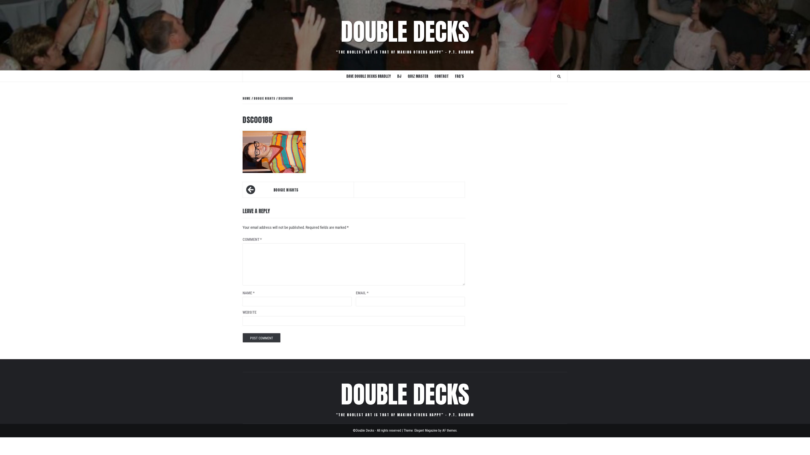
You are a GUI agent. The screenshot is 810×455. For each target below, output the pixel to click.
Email (362, 293)
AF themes (449, 430)
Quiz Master (418, 76)
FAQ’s (459, 76)
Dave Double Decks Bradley (368, 76)
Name (249, 293)
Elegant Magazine (425, 430)
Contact (442, 76)
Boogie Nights (286, 190)
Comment (252, 239)
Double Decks (405, 31)
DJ (399, 76)
